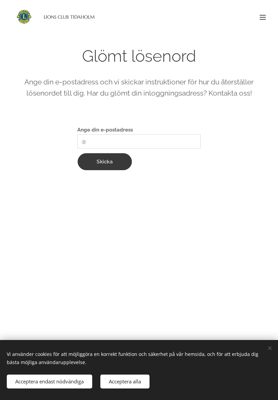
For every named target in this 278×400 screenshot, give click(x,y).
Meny (263, 17)
